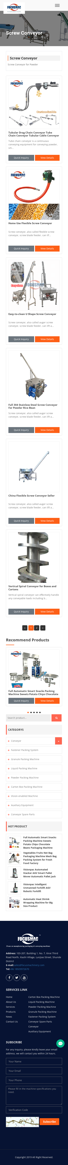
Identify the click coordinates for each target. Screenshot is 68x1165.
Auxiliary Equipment (22, 805)
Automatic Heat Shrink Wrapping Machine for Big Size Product (38, 903)
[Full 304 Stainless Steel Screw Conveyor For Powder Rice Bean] (34, 375)
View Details (47, 157)
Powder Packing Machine (25, 777)
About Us (11, 1001)
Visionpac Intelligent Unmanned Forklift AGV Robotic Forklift (37, 888)
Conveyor (16, 740)
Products (11, 1011)
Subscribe (49, 1121)
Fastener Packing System (24, 750)
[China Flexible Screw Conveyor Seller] (34, 466)
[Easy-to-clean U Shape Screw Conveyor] (34, 285)
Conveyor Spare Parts (23, 814)
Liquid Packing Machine (24, 768)
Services (10, 1006)
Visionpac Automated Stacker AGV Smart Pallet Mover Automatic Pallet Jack (39, 873)
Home (9, 997)
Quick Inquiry (21, 157)
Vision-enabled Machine (24, 796)
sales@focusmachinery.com (29, 965)
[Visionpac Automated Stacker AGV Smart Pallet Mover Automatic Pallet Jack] (14, 872)
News (9, 1016)
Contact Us (12, 1021)
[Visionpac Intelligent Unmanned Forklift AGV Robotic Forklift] (14, 887)
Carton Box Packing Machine (26, 786)
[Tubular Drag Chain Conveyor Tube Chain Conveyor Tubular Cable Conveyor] (34, 103)
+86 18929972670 (19, 969)
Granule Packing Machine (25, 759)
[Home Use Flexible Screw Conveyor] (34, 194)
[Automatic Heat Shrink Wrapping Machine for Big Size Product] (14, 902)
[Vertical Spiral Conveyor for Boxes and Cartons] (34, 557)
